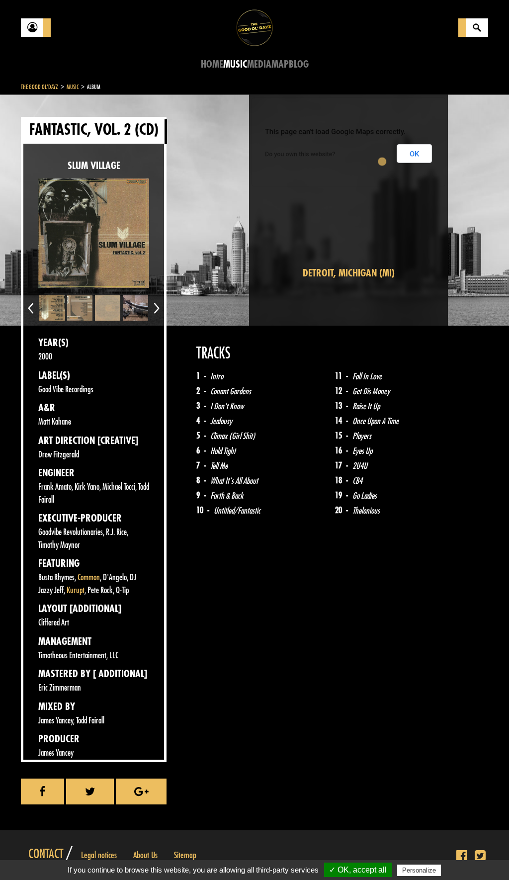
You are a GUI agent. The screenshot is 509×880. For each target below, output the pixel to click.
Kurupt (76, 590)
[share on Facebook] (42, 791)
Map (280, 64)
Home (212, 64)
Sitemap (185, 855)
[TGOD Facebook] (461, 856)
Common (89, 577)
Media (259, 64)
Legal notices (99, 855)
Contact (45, 854)
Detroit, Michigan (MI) (349, 273)
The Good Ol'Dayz (39, 87)
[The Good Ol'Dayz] (254, 27)
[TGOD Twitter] (480, 856)
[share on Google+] (141, 791)
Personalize (419, 870)
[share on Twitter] (89, 791)
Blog (299, 64)
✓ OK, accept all (358, 870)
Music (235, 64)
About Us (145, 855)
